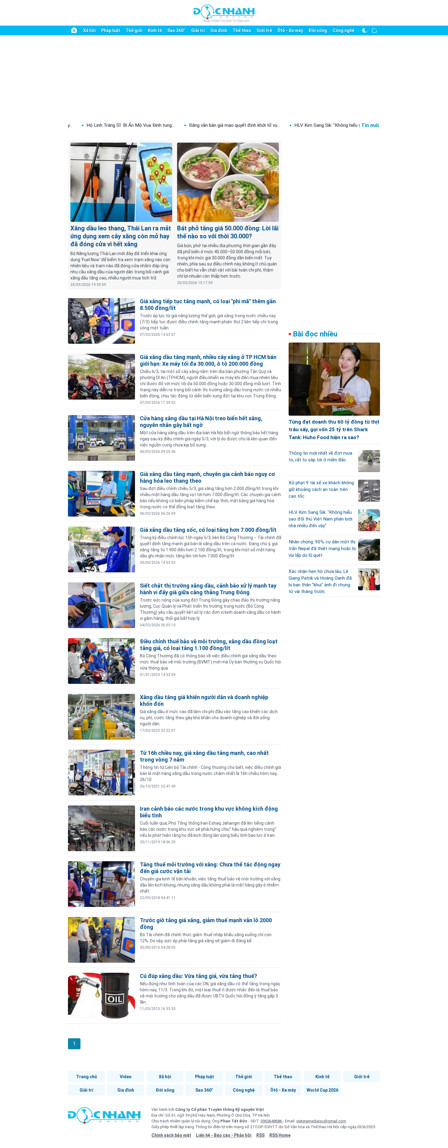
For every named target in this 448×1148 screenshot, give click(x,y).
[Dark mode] (365, 30)
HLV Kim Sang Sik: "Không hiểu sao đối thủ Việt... (300, 125)
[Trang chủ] (74, 30)
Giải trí (198, 30)
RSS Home (279, 1135)
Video (126, 1076)
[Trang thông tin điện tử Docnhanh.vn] (224, 13)
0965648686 (272, 1121)
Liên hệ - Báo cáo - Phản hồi (223, 1135)
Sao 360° (176, 30)
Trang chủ (86, 1076)
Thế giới (134, 30)
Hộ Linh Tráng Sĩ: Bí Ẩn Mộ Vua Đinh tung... (86, 125)
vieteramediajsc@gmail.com (321, 1121)
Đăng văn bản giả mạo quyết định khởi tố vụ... (190, 125)
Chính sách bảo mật (171, 1135)
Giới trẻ (264, 30)
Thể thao (242, 30)
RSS (260, 1135)
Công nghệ (343, 30)
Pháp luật (110, 30)
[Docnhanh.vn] (104, 1117)
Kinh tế (155, 30)
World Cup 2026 (322, 1090)
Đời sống (317, 30)
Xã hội (89, 30)
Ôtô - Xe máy (290, 30)
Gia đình (218, 30)
